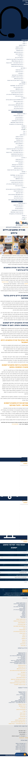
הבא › (14, 38)
